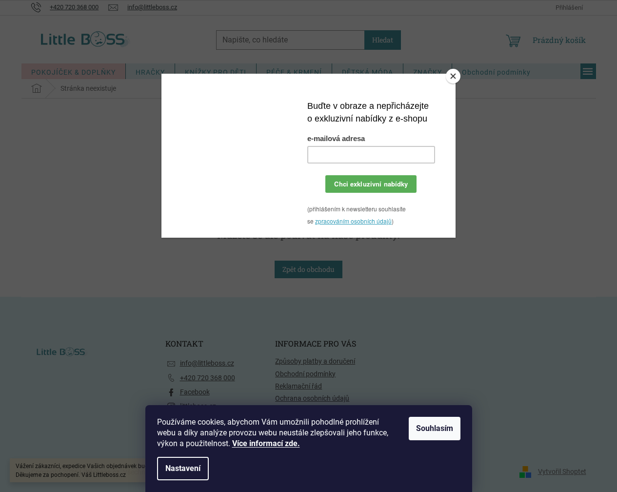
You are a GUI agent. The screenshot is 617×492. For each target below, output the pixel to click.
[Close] (453, 76)
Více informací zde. (266, 443)
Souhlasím (434, 428)
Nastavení (182, 468)
